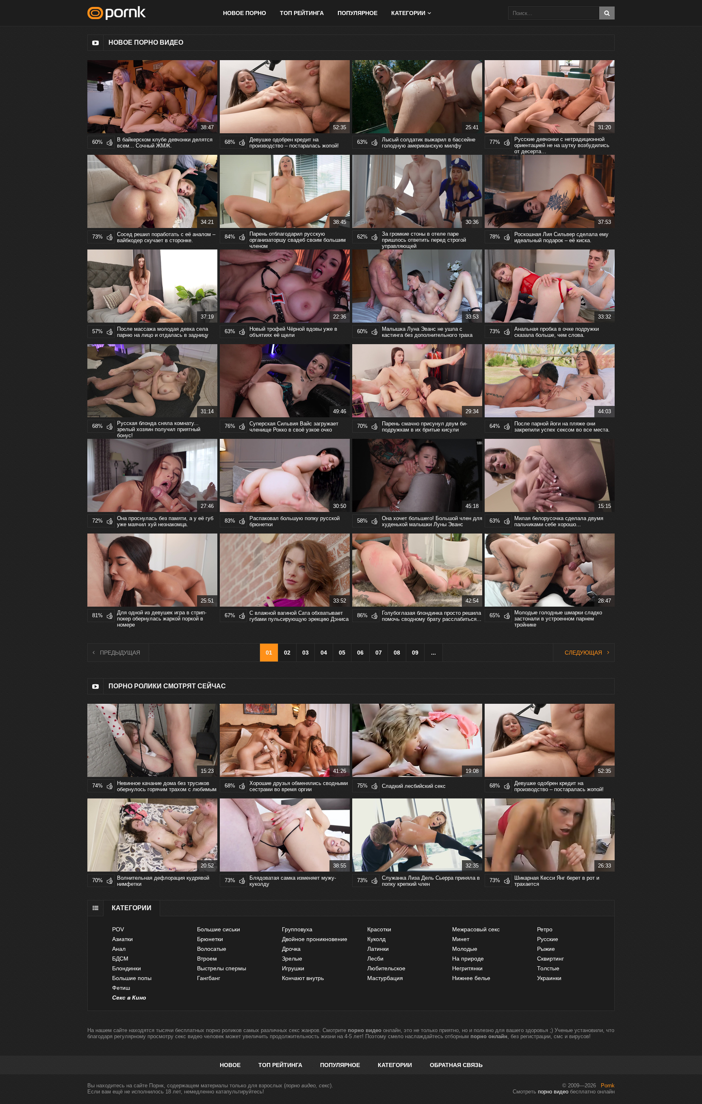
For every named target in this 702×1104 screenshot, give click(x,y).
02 (287, 652)
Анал (119, 949)
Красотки (379, 929)
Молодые (464, 949)
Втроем (207, 958)
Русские (547, 939)
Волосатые (211, 949)
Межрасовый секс (476, 929)
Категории (395, 1065)
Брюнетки (210, 939)
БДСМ (120, 958)
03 (305, 652)
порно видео (553, 1092)
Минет (460, 939)
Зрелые (292, 958)
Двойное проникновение (314, 939)
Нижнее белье (471, 978)
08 (397, 652)
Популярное (357, 13)
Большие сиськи (218, 929)
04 (324, 652)
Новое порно (244, 13)
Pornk (608, 1085)
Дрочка (291, 949)
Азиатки (122, 939)
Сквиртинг (550, 958)
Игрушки (293, 968)
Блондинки (126, 968)
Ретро (544, 929)
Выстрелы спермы (221, 968)
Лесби (375, 958)
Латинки (378, 949)
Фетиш (121, 988)
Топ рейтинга (302, 13)
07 (378, 652)
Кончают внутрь (303, 978)
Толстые (548, 968)
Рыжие (546, 949)
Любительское (386, 968)
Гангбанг (208, 978)
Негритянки (467, 968)
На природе (468, 958)
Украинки (549, 978)
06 (360, 652)
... (433, 652)
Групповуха (297, 929)
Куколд (376, 939)
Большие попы (132, 978)
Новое (230, 1065)
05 (342, 652)
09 (415, 652)
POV (118, 929)
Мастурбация (385, 978)
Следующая (583, 652)
